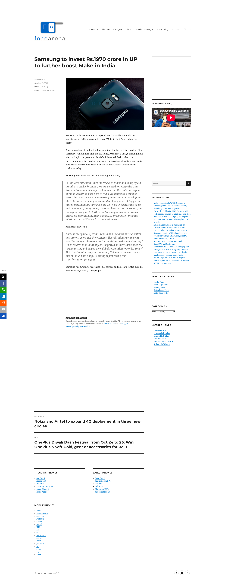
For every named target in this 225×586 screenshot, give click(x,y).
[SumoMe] (3, 316)
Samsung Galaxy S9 (44, 486)
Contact (176, 29)
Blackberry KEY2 (102, 489)
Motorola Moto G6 (102, 492)
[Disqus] (89, 375)
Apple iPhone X (42, 489)
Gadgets (117, 29)
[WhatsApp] (3, 290)
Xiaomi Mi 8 (41, 481)
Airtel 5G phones (161, 285)
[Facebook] (3, 283)
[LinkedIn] (3, 296)
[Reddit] (3, 303)
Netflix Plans (159, 282)
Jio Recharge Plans (161, 290)
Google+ (124, 324)
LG (37, 530)
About (129, 29)
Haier (38, 541)
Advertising (162, 29)
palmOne (40, 543)
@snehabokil (109, 324)
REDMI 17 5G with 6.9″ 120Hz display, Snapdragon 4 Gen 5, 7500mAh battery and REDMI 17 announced (171, 260)
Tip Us (187, 29)
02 (37, 533)
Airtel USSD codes (161, 293)
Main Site (93, 29)
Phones (106, 29)
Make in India (40, 90)
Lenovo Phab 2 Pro (161, 336)
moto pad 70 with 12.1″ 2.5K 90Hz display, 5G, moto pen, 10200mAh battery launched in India (171, 219)
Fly (37, 552)
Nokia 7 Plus (41, 492)
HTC (38, 527)
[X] (3, 277)
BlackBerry (41, 535)
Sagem (39, 538)
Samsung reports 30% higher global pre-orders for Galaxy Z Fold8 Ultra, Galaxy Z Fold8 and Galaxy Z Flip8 (171, 236)
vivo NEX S (99, 484)
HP (37, 546)
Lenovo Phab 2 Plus (162, 333)
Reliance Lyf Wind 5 (162, 344)
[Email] (3, 309)
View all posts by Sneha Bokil (78, 326)
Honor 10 (40, 484)
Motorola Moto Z (161, 339)
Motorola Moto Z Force (163, 341)
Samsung (44, 87)
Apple (38, 554)
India (36, 87)
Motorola (40, 519)
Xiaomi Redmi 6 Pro (103, 481)
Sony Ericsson (42, 513)
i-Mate (39, 522)
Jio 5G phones (159, 287)
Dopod (39, 524)
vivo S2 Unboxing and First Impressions (170, 230)
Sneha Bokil (39, 79)
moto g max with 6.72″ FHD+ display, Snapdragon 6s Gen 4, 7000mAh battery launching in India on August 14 (170, 206)
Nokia (38, 511)
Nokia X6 (99, 486)
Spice (38, 549)
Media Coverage (144, 29)
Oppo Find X (100, 478)
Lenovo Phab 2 (160, 330)
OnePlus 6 (40, 478)
